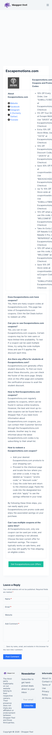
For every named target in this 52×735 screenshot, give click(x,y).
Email (8, 607)
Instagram (15, 110)
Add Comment (12, 624)
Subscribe (28, 705)
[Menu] (48, 5)
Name (8, 599)
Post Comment (12, 656)
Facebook (15, 106)
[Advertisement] (26, 36)
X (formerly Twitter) (15, 115)
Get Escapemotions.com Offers (26, 564)
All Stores (46, 698)
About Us (46, 678)
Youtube (14, 119)
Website (14, 103)
